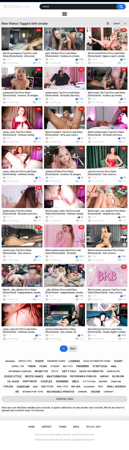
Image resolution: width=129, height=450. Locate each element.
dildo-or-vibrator (91, 371)
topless (8, 386)
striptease (100, 366)
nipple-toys (25, 361)
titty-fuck (89, 381)
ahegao (104, 376)
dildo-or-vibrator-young (96, 361)
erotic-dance (34, 376)
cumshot (109, 392)
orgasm (95, 391)
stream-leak (50, 440)
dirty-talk (69, 371)
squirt (118, 361)
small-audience (116, 386)
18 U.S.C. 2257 (93, 427)
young (43, 366)
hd (17, 391)
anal (114, 366)
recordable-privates (60, 391)
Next (72, 348)
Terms (62, 427)
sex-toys (47, 386)
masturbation (57, 376)
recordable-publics (83, 376)
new (35, 386)
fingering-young (56, 361)
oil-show (13, 381)
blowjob (118, 376)
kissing (103, 381)
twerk (32, 366)
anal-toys (62, 386)
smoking (10, 361)
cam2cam (23, 386)
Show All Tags (64, 399)
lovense (74, 361)
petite (54, 371)
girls (75, 381)
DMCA (76, 427)
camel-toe (17, 366)
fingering (82, 366)
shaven (39, 361)
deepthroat (30, 381)
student (55, 366)
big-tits (68, 366)
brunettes (41, 371)
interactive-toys (32, 391)
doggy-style (13, 376)
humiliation (113, 371)
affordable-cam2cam (19, 371)
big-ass (75, 386)
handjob (116, 381)
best (100, 386)
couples (46, 381)
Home (31, 427)
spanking (62, 381)
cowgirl (82, 391)
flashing (89, 386)
